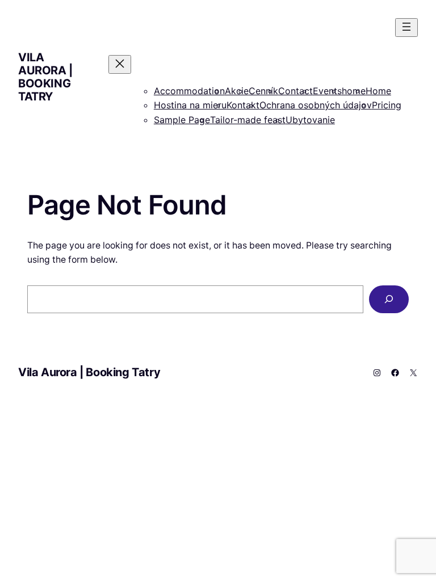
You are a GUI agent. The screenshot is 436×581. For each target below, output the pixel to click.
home (354, 90)
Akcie (237, 90)
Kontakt (243, 105)
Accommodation (189, 90)
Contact (295, 90)
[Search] (389, 299)
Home (378, 90)
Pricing (386, 105)
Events (327, 90)
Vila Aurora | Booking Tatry (45, 76)
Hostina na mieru (190, 105)
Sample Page (182, 119)
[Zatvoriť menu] (119, 64)
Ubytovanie (310, 119)
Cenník (263, 90)
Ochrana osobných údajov (315, 105)
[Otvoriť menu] (406, 27)
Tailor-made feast (248, 119)
